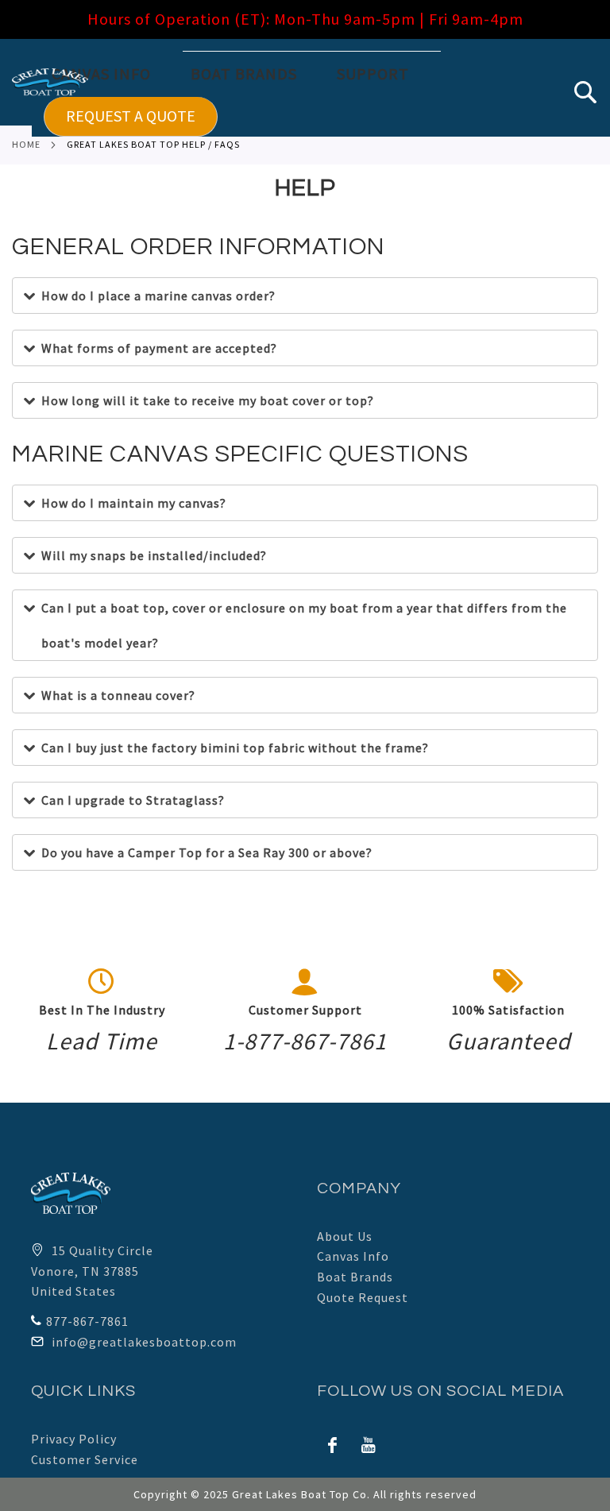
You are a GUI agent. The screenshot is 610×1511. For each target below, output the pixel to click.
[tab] (321, 94)
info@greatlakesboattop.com (144, 1342)
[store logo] (50, 81)
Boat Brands (355, 1277)
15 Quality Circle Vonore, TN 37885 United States (92, 1270)
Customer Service (84, 1459)
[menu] (321, 94)
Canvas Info (353, 1256)
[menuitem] (113, 74)
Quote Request (362, 1297)
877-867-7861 (87, 1321)
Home (26, 144)
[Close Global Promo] (590, 13)
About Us (345, 1236)
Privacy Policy (74, 1439)
